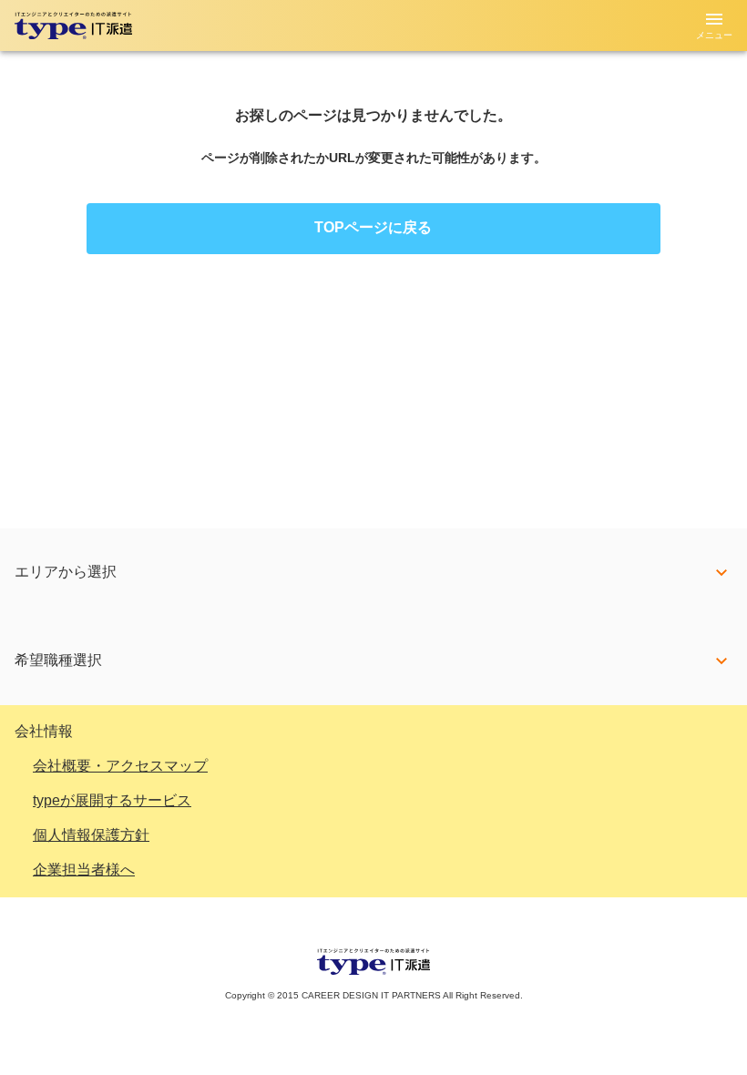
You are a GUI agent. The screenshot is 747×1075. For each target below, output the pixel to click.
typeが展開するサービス (112, 800)
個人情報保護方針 (91, 835)
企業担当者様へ (84, 869)
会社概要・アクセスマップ (120, 765)
